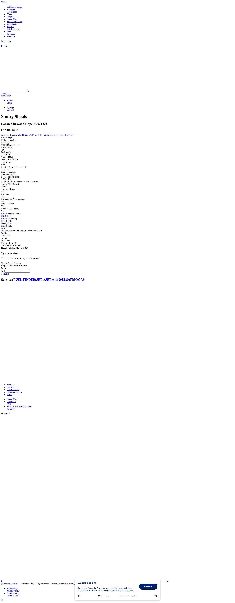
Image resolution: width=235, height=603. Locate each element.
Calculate (5, 274)
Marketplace (12, 24)
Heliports (10, 17)
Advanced (11, 9)
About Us (11, 36)
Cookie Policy (13, 593)
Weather (4, 135)
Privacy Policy (13, 591)
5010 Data (42, 135)
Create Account (14, 263)
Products (10, 26)
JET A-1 (51, 279)
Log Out (10, 110)
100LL (61, 279)
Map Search (12, 12)
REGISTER (6, 221)
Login (19, 7)
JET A (40, 279)
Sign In (4, 263)
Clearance (13, 135)
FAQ (9, 31)
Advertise (11, 34)
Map (6, 96)
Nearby (50, 135)
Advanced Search (14, 392)
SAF (69, 279)
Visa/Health (23, 135)
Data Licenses (13, 29)
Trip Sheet (69, 135)
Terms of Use (12, 596)
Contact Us (11, 401)
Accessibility (12, 588)
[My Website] (117, 88)
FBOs (9, 14)
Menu (3, 2)
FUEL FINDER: (24, 279)
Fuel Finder (59, 135)
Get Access (11, 7)
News (9, 394)
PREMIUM (6, 216)
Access (10, 100)
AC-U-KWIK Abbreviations (19, 406)
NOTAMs (32, 135)
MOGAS (78, 279)
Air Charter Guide (14, 21)
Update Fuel (12, 19)
